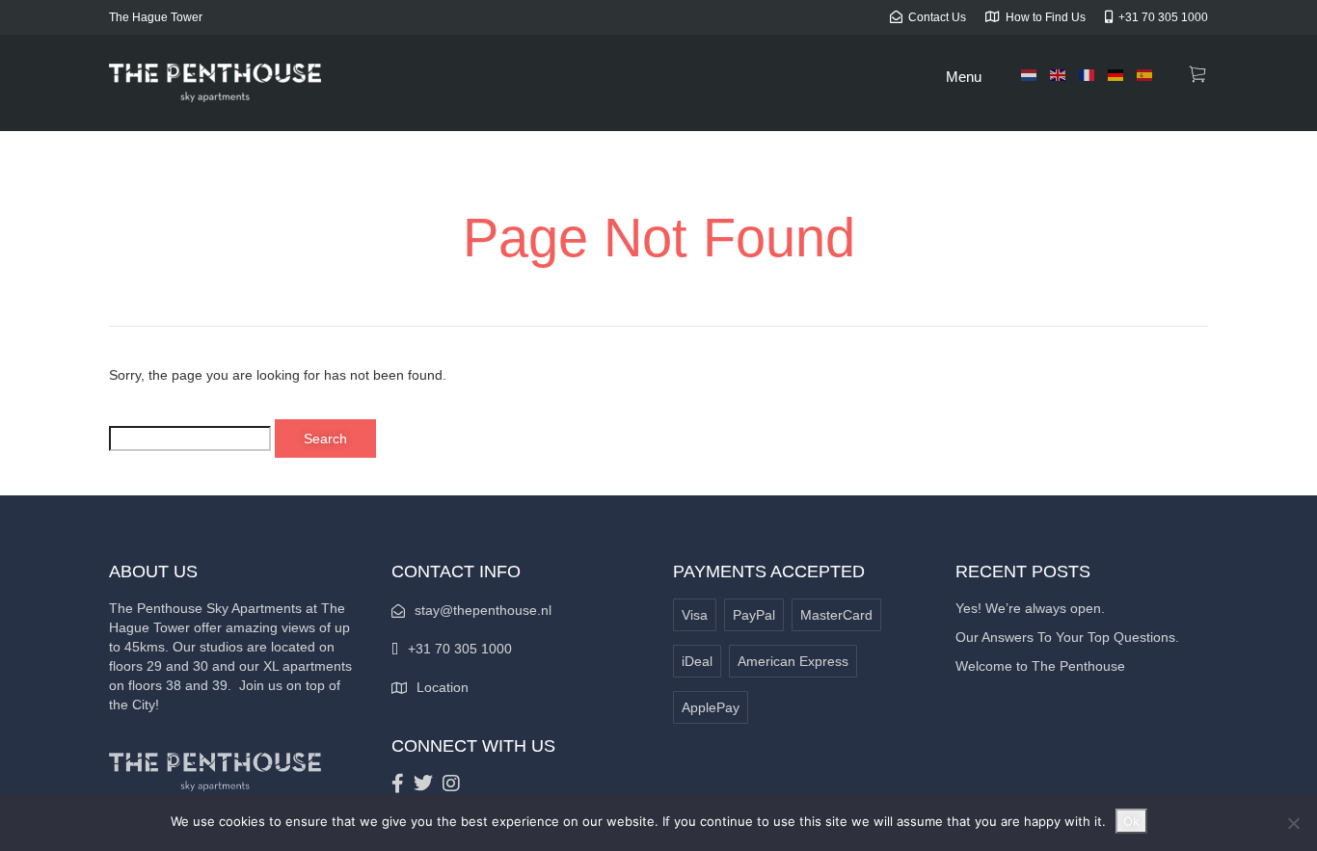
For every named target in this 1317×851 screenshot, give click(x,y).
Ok (1131, 821)
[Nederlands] (1029, 74)
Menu (963, 76)
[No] (1293, 823)
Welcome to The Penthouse (1040, 666)
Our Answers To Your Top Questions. (1067, 637)
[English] (1058, 74)
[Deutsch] (1116, 74)
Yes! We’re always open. (1030, 608)
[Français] (1087, 74)
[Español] (1145, 74)
